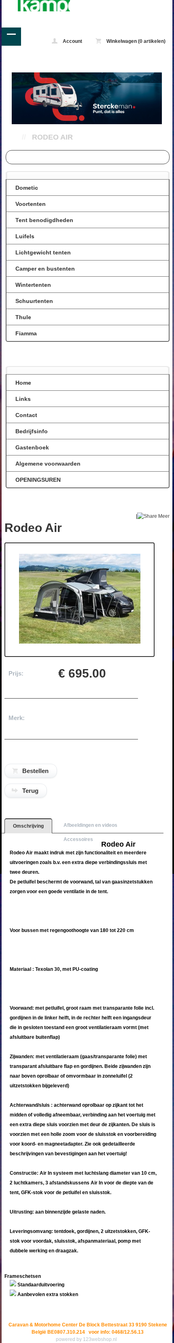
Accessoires (78, 839)
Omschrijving (28, 826)
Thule (23, 317)
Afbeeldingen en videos (90, 825)
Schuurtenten (34, 301)
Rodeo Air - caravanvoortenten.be (36, 5)
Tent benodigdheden (44, 220)
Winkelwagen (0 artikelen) (135, 41)
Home (23, 382)
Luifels (24, 236)
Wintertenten (33, 285)
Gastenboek (32, 447)
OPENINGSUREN (38, 480)
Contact (26, 415)
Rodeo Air (52, 137)
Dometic (26, 187)
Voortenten (30, 204)
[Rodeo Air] (79, 642)
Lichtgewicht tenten (43, 252)
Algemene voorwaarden (48, 463)
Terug (30, 790)
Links (23, 399)
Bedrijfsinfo (31, 431)
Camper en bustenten (45, 268)
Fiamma (26, 333)
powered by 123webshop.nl (86, 1339)
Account (72, 41)
